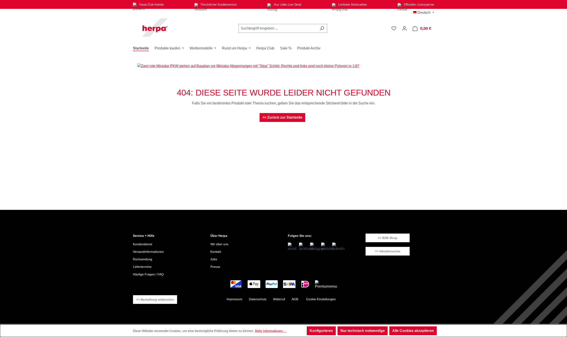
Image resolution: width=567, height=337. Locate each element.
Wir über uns (219, 244)
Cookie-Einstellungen (321, 299)
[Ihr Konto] (404, 28)
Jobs (213, 259)
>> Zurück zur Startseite (282, 117)
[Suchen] (322, 28)
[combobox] (278, 28)
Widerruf (279, 299)
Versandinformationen (148, 251)
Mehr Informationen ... (270, 331)
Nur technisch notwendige (362, 331)
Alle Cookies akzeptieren (413, 331)
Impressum (234, 299)
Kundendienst (142, 244)
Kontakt (215, 251)
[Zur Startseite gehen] (155, 27)
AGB (295, 299)
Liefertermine (142, 266)
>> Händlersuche (387, 251)
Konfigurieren (321, 331)
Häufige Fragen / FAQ (148, 274)
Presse (215, 266)
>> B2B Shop (387, 238)
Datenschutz (257, 299)
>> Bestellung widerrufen (155, 299)
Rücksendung (142, 259)
